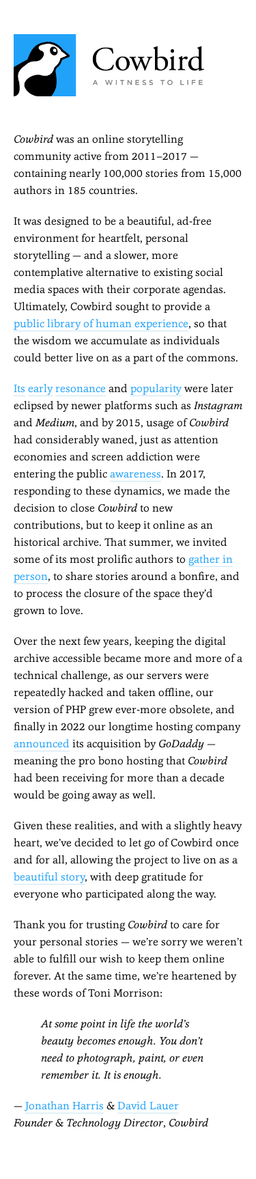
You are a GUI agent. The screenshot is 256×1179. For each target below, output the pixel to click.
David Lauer (148, 1105)
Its (19, 388)
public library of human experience (101, 323)
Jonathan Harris (64, 1105)
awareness (135, 474)
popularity (156, 388)
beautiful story (49, 877)
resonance (80, 388)
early (40, 388)
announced (42, 743)
